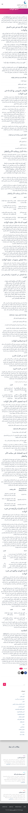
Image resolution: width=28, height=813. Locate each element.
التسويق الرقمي (21, 706)
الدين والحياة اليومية (20, 711)
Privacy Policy (18, 806)
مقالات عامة (22, 734)
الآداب (23, 701)
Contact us (4, 806)
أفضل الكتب (22, 696)
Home (25, 806)
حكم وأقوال (22, 721)
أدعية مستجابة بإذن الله (19, 774)
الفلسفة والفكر (21, 716)
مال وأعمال (22, 732)
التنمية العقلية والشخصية (19, 709)
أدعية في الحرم (21, 757)
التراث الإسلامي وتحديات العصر (18, 704)
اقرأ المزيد (8, 764)
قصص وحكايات (21, 729)
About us (11, 806)
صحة (23, 724)
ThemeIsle (7, 809)
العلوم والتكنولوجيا (21, 714)
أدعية (21, 668)
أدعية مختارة (22, 792)
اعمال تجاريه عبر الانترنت (19, 699)
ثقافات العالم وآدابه (20, 719)
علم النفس (22, 726)
